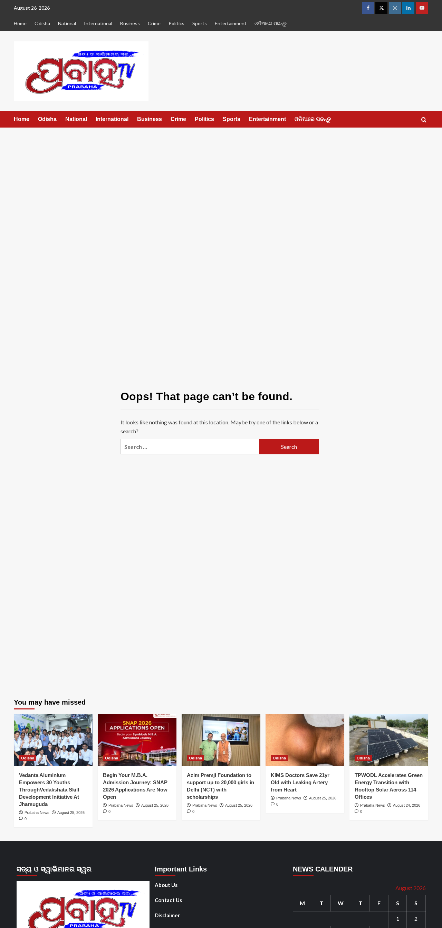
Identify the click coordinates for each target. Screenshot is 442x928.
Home (20, 23)
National (67, 23)
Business (130, 23)
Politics (176, 23)
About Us (166, 885)
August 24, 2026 (406, 805)
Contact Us (168, 900)
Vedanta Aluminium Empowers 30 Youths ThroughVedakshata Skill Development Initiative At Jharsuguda (49, 789)
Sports (199, 23)
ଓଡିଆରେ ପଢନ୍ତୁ (270, 23)
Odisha (42, 23)
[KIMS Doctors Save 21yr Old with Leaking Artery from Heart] (305, 740)
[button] (424, 120)
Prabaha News (37, 812)
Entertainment (231, 23)
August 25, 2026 (71, 812)
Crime (154, 23)
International (98, 23)
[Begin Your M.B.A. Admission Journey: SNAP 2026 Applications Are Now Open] (137, 740)
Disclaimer (167, 915)
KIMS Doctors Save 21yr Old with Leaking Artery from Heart (300, 782)
